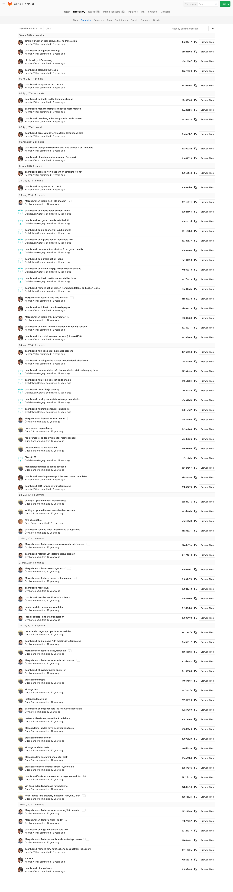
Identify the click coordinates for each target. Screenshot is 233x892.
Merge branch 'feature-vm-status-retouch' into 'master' (55, 544)
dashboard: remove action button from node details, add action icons (62, 288)
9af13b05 (187, 850)
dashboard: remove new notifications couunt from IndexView (58, 848)
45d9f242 (187, 42)
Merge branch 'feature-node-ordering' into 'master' (52, 810)
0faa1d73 (187, 308)
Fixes (28, 457)
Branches (99, 20)
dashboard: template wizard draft (43, 186)
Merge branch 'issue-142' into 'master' (45, 201)
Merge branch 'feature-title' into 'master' (46, 297)
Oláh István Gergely (35, 213)
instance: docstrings (36, 699)
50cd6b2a (187, 439)
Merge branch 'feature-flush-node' (44, 819)
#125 (33, 457)
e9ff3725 (187, 279)
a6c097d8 (187, 400)
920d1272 (187, 589)
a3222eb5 (187, 110)
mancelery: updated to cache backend (45, 466)
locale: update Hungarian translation (44, 607)
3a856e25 (187, 796)
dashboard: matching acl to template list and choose (53, 118)
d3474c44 (187, 555)
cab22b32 (187, 821)
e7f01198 (187, 260)
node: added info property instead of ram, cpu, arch (52, 795)
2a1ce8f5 (187, 632)
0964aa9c (187, 840)
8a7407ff (187, 327)
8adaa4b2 (187, 134)
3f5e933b (187, 298)
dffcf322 (187, 777)
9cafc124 (187, 71)
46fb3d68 (187, 352)
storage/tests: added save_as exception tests (49, 728)
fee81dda (187, 289)
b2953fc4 (187, 173)
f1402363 (187, 100)
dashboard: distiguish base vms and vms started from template (59, 147)
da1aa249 (187, 429)
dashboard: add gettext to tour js (42, 50)
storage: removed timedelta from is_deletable (49, 766)
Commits (86, 20)
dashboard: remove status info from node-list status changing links (61, 370)
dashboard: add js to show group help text (48, 230)
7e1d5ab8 (187, 608)
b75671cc (187, 767)
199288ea (187, 598)
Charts (156, 20)
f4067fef (187, 680)
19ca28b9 (187, 758)
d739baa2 (187, 148)
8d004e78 (187, 579)
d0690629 (187, 738)
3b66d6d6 (187, 651)
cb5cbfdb (187, 458)
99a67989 (187, 709)
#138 (78, 336)
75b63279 (187, 487)
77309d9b (187, 371)
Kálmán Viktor (32, 44)
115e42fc (187, 501)
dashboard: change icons (38, 868)
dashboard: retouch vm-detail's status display (50, 553)
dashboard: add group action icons (44, 259)
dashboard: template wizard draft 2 (44, 84)
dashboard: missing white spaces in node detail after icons (56, 360)
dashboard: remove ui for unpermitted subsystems (52, 529)
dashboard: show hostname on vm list (45, 670)
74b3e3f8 (187, 269)
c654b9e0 (187, 361)
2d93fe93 (187, 869)
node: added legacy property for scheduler (48, 631)
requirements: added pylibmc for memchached (50, 437)
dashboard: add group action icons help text (49, 239)
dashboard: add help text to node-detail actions (50, 278)
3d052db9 (187, 187)
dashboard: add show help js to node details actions (53, 268)
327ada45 (187, 337)
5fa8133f (187, 530)
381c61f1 (187, 202)
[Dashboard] (10, 5)
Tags (109, 20)
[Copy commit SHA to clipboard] (195, 42)
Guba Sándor (32, 431)
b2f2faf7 (187, 830)
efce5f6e (187, 51)
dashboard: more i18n (37, 587)
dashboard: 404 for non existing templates (48, 486)
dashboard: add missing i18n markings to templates (53, 641)
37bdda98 (187, 787)
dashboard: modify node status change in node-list (52, 399)
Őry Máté (30, 204)
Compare (145, 20)
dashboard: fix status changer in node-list (47, 408)
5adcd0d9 (187, 521)
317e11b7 (187, 85)
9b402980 (187, 671)
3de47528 (187, 158)
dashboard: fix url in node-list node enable (48, 379)
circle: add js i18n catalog (38, 60)
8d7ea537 (187, 240)
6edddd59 (187, 748)
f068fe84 (187, 318)
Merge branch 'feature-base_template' (45, 650)
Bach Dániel (31, 523)
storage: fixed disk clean (38, 737)
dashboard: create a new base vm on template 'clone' (53, 171)
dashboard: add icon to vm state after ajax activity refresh (56, 326)
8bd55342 (187, 642)
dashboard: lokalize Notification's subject (47, 597)
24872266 (187, 719)
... (70, 201)
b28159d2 (187, 410)
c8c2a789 (187, 390)
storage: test (32, 689)
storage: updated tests (37, 747)
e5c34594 (187, 419)
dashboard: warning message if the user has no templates (56, 476)
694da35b (187, 545)
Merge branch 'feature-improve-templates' (48, 578)
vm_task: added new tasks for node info (46, 786)
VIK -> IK (29, 858)
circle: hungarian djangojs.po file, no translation (51, 40)
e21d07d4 (187, 511)
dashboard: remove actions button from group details (54, 249)
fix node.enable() (34, 519)
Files (75, 20)
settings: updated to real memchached (45, 500)
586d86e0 (187, 729)
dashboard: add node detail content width (47, 210)
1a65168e (187, 381)
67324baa (187, 811)
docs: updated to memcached (41, 447)
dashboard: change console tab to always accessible (53, 708)
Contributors (121, 20)
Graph (134, 20)
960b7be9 (187, 448)
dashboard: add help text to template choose (49, 99)
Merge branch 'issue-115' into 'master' (45, 317)
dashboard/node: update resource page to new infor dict (55, 776)
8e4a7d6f (187, 468)
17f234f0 (187, 690)
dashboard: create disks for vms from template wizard (54, 133)
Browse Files (207, 42)
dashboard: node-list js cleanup (42, 389)
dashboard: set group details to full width (47, 220)
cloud (30, 4)
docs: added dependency (38, 428)
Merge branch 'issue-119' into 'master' (45, 418)
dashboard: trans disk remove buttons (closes (50, 336)
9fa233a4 (187, 477)
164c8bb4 (187, 231)
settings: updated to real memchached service (50, 510)
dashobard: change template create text (46, 829)
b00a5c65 (187, 211)
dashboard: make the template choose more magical (53, 108)
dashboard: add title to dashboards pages (47, 307)
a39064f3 (187, 618)
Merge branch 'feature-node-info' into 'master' (50, 660)
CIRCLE (19, 4)
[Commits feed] (212, 28)
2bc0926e (187, 250)
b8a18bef (187, 61)
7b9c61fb (187, 859)
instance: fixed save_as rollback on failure (47, 718)
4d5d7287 (187, 661)
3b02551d (187, 221)
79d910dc (187, 569)
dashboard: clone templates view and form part (50, 157)
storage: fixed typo (35, 679)
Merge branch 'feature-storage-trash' (45, 568)
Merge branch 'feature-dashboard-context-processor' (54, 839)
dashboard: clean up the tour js (41, 69)
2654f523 (187, 700)
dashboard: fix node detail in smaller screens (49, 350)
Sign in (225, 4)
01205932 (187, 119)
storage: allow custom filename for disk (46, 757)
